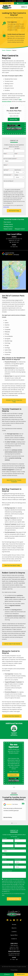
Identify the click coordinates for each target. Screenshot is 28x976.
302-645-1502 (15, 242)
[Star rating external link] (14, 1)
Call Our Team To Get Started (12, 644)
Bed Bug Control (8, 226)
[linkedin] (11, 920)
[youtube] (14, 920)
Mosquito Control (20, 229)
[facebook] (7, 920)
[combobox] (19, 172)
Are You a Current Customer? (9, 158)
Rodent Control (8, 229)
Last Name (16, 148)
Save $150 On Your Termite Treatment (14, 480)
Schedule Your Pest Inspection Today (14, 400)
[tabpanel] (13, 763)
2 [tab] (14, 823)
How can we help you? (8, 181)
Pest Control (7, 222)
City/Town (5, 170)
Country (16, 175)
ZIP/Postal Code (7, 175)
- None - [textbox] (17, 172)
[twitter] (20, 920)
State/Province (17, 170)
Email (15, 153)
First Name (5, 148)
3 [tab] (16, 823)
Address (5, 165)
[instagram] (17, 920)
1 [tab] (14, 787)
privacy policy (6, 207)
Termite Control (8, 224)
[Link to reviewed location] (14, 804)
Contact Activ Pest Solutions (11, 716)
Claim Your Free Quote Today (12, 565)
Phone (4, 153)
